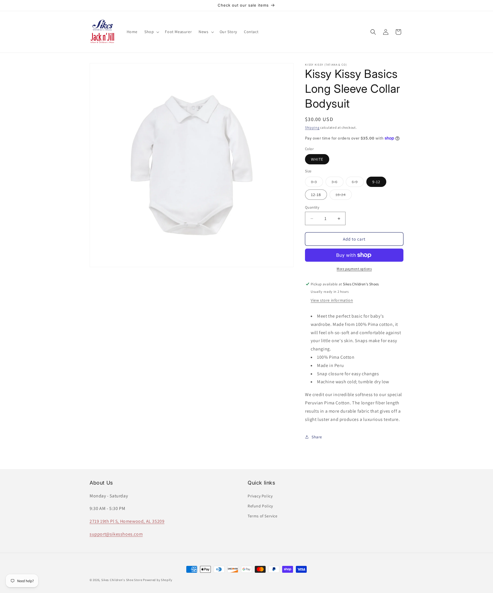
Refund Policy (260, 506)
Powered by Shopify (157, 580)
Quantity (312, 207)
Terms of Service (263, 516)
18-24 (344, 196)
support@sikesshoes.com (116, 534)
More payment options (354, 269)
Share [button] (317, 436)
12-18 (316, 194)
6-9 (358, 183)
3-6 (338, 183)
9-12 (376, 181)
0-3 (317, 183)
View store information (332, 300)
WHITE (317, 159)
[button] (151, 32)
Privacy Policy (260, 496)
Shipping (312, 127)
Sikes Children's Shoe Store (121, 580)
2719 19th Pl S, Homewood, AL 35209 (127, 521)
